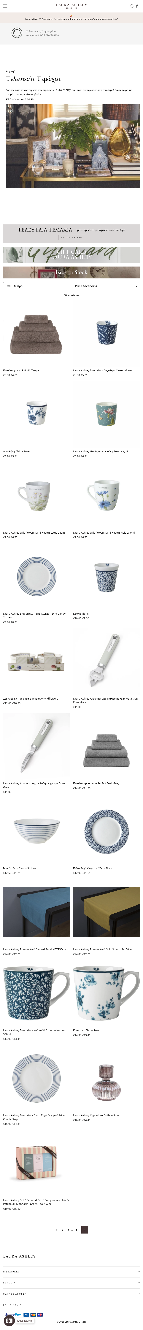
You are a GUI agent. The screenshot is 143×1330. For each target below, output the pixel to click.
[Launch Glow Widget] (9, 1320)
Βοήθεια (9, 1282)
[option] (71, 17)
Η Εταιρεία (11, 1271)
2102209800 (52, 35)
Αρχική (10, 71)
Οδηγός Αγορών (15, 1294)
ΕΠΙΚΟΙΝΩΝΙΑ (12, 1305)
